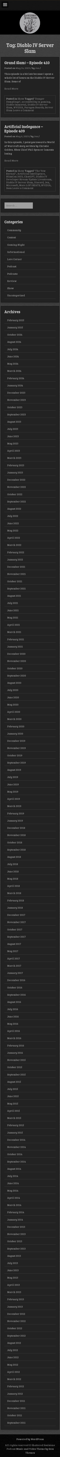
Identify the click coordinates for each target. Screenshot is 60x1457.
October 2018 (14, 842)
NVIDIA (18, 107)
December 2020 (16, 653)
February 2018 (15, 900)
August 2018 (14, 856)
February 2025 (15, 320)
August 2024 (14, 341)
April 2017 (13, 958)
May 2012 (12, 1364)
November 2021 (16, 574)
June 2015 (13, 1096)
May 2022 (12, 530)
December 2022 (16, 479)
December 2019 (16, 740)
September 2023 (16, 414)
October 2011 (14, 1415)
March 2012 (14, 1379)
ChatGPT (29, 176)
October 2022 (14, 494)
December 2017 (16, 914)
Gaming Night (15, 244)
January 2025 (15, 327)
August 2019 (14, 769)
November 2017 (16, 922)
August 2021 (14, 595)
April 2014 (13, 1197)
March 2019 (14, 806)
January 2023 (15, 472)
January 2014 (15, 1219)
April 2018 (13, 885)
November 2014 (16, 1147)
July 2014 (12, 1176)
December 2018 (16, 827)
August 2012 (14, 1342)
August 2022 (14, 508)
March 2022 (14, 545)
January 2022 (15, 559)
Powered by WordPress (30, 1439)
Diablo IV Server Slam (19, 182)
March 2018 (14, 893)
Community (14, 230)
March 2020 (14, 719)
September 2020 (16, 675)
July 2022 (12, 516)
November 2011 (16, 1408)
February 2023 (15, 465)
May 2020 (12, 704)
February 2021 (15, 639)
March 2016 (14, 1038)
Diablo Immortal (16, 104)
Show (21, 98)
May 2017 (12, 951)
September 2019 (16, 762)
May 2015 (12, 1103)
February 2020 (15, 726)
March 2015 (14, 1118)
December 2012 (16, 1313)
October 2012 (14, 1328)
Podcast (11, 266)
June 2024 (13, 356)
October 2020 (14, 668)
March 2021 (14, 632)
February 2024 (15, 378)
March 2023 (14, 458)
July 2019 (12, 777)
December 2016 (16, 980)
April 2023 (13, 450)
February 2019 (15, 813)
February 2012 (15, 1386)
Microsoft (12, 185)
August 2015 (14, 1081)
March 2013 (14, 1292)
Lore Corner (14, 259)
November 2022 (16, 487)
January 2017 (15, 973)
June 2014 (13, 1183)
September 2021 (16, 588)
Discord (39, 182)
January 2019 (15, 820)
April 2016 (13, 1031)
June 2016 (13, 1016)
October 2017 (14, 929)
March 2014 (14, 1205)
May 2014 (12, 1190)
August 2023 (14, 421)
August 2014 (14, 1168)
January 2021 (15, 646)
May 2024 (12, 363)
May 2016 (12, 1023)
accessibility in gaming (36, 101)
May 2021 (12, 617)
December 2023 (16, 392)
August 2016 (14, 1002)
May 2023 (12, 443)
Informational (16, 252)
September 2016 (16, 994)
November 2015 (16, 1060)
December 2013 (16, 1226)
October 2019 (14, 755)
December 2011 (16, 1400)
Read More (11, 88)
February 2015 (15, 1125)
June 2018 (13, 871)
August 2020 (14, 682)
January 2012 (15, 1393)
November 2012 (16, 1321)
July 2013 (12, 1263)
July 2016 (12, 1009)
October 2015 (14, 1067)
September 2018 (16, 849)
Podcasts (12, 273)
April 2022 (13, 537)
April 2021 (13, 624)
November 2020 (16, 661)
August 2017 (14, 944)
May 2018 (12, 878)
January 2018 (15, 907)
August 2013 (14, 1255)
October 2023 (14, 407)
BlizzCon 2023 (14, 176)
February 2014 (15, 1212)
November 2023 (16, 399)
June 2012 (13, 1357)
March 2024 (14, 370)
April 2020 (13, 711)
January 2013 (15, 1306)
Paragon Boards (34, 107)
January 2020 (15, 733)
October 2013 (14, 1241)
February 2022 (15, 552)
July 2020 (12, 690)
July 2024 (12, 349)
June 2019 (13, 784)
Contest (11, 237)
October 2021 (14, 581)
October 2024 (14, 334)
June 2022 (13, 523)
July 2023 (12, 428)
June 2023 (13, 436)
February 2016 (15, 1045)
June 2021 (13, 610)
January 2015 (15, 1132)
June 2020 (13, 697)
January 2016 (15, 1052)
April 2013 (13, 1284)
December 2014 (16, 1139)
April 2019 (13, 798)
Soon (9, 188)
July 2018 (12, 864)
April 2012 (13, 1371)
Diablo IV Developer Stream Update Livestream (29, 178)
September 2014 (16, 1161)
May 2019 (12, 791)
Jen (37, 68)
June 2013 (13, 1270)
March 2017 (14, 965)
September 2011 (16, 1422)
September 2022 (16, 501)
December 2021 (16, 566)
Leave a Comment (23, 110)
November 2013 (16, 1234)
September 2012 (16, 1335)
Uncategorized (16, 295)
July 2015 (12, 1089)
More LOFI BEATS (29, 185)
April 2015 (13, 1110)
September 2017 (16, 936)
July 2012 (12, 1350)
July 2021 (12, 603)
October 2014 (14, 1154)
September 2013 (16, 1248)
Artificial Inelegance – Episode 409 (23, 128)
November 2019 (16, 748)
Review (12, 281)
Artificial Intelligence (31, 173)
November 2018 (16, 835)
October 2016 (14, 987)
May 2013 (12, 1277)
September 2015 (16, 1074)
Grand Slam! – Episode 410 (27, 62)
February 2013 (15, 1299)
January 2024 (15, 385)
